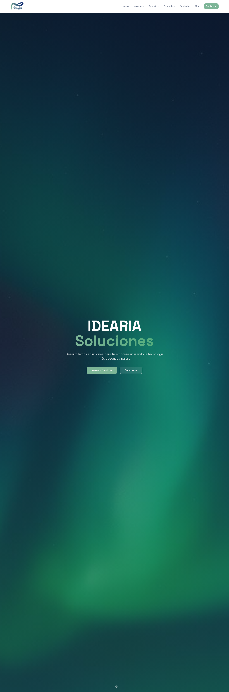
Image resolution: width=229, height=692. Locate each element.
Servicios (154, 6)
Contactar (211, 6)
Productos (169, 6)
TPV (197, 6)
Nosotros (139, 6)
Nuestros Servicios (102, 370)
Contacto (185, 6)
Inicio (126, 6)
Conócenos (131, 370)
